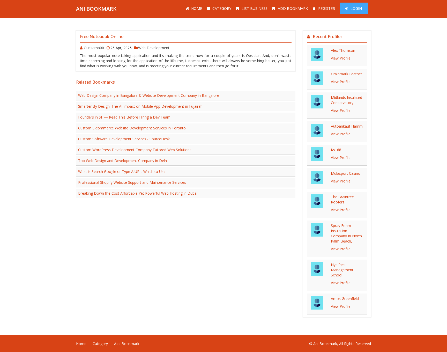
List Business (254, 8)
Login (356, 8)
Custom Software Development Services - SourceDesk (124, 138)
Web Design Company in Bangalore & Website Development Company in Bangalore (148, 95)
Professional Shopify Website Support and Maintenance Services (132, 182)
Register (326, 8)
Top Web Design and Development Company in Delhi (123, 160)
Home (196, 8)
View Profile (341, 58)
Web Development (153, 47)
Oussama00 (94, 47)
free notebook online (101, 36)
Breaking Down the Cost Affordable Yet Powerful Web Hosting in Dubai (137, 193)
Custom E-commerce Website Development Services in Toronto (132, 128)
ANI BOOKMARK (96, 8)
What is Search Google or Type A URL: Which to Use (122, 171)
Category (221, 8)
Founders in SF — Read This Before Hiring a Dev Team (124, 117)
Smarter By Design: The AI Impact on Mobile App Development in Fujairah (140, 106)
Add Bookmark (293, 8)
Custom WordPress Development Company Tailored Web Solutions (134, 149)
